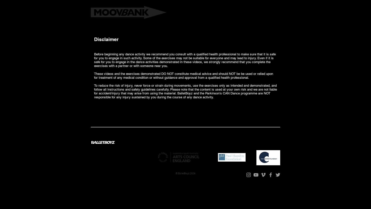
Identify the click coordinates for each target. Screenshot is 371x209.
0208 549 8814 (103, 159)
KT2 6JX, (132, 156)
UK (139, 156)
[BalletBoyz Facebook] (271, 175)
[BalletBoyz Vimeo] (263, 175)
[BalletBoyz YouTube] (256, 175)
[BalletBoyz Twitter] (278, 175)
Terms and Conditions (248, 142)
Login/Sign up (264, 18)
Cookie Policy (271, 142)
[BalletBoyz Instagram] (249, 175)
